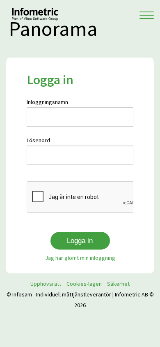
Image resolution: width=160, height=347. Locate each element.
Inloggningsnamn (47, 102)
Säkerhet (118, 283)
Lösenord (38, 140)
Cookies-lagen (84, 283)
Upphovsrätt (45, 283)
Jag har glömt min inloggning (80, 257)
